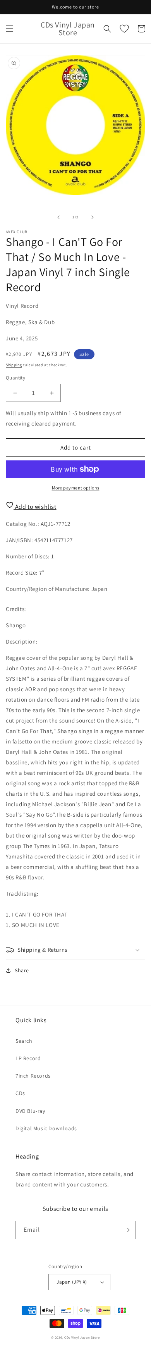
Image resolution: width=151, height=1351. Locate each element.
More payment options (76, 488)
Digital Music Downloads (46, 1128)
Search (24, 1040)
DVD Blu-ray (30, 1110)
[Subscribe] (126, 1230)
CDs (20, 1093)
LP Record (28, 1058)
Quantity (15, 377)
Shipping (14, 364)
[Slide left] (58, 217)
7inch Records (33, 1075)
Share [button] (22, 970)
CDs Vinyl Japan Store (82, 1337)
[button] (9, 28)
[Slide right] (92, 217)
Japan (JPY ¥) (72, 1282)
